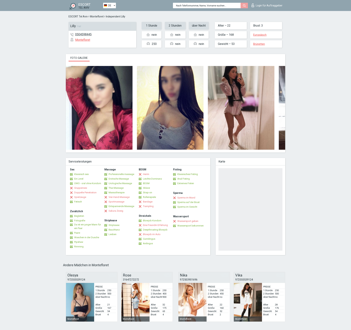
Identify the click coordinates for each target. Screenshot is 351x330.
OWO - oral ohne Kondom (87, 183)
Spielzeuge (80, 197)
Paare (77, 232)
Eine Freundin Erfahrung (155, 225)
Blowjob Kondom (152, 220)
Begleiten (79, 216)
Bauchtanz (114, 229)
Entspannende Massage (121, 206)
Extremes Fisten (185, 183)
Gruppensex (80, 188)
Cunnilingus (149, 238)
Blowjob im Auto (152, 234)
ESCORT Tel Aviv (78, 16)
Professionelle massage (121, 174)
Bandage (147, 201)
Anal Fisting (183, 178)
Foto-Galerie (79, 57)
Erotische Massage (119, 178)
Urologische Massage (120, 183)
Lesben (112, 234)
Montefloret (97, 16)
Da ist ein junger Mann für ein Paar (87, 226)
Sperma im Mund (186, 197)
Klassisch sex (81, 174)
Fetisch (78, 201)
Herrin (146, 174)
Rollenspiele (149, 197)
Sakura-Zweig (116, 210)
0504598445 (83, 34)
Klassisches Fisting (187, 174)
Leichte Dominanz (152, 178)
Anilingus (148, 243)
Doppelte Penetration (85, 192)
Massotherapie (116, 192)
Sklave (146, 188)
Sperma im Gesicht (187, 206)
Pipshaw (78, 242)
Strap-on (147, 192)
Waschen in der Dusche (86, 237)
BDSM (146, 183)
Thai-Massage (116, 188)
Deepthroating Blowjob (155, 229)
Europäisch (260, 34)
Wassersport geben (187, 221)
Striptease (114, 225)
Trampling (148, 206)
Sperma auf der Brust (188, 202)
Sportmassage (116, 201)
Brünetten (259, 44)
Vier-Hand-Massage (119, 197)
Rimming (79, 246)
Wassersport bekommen (190, 225)
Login (269, 5)
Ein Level (78, 178)
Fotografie (79, 220)
